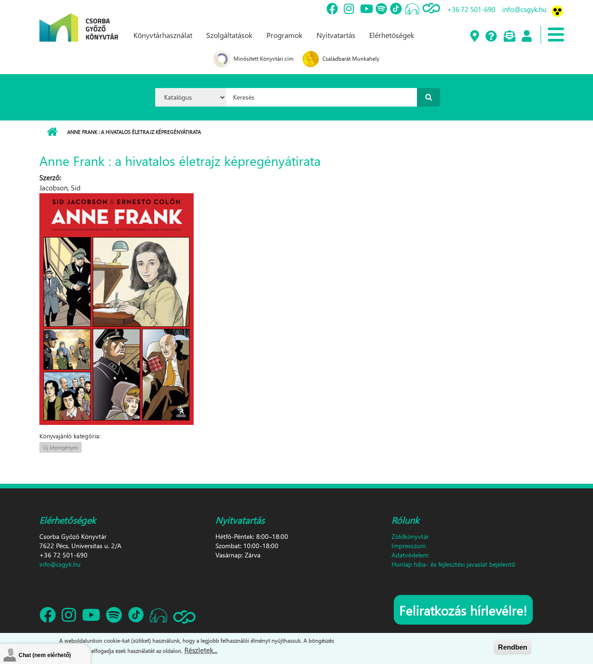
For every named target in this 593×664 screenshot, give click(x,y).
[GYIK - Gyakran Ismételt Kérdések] (491, 36)
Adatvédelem (410, 554)
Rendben (512, 647)
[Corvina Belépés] (526, 36)
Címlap (52, 132)
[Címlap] (78, 20)
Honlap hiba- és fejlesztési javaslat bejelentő (453, 564)
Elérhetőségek (391, 35)
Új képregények (60, 447)
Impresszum (408, 545)
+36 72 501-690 (471, 9)
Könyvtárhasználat (162, 35)
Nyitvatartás (335, 35)
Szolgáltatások (229, 35)
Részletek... (200, 649)
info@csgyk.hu (524, 9)
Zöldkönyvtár (410, 536)
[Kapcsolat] (509, 36)
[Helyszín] (474, 36)
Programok (284, 35)
